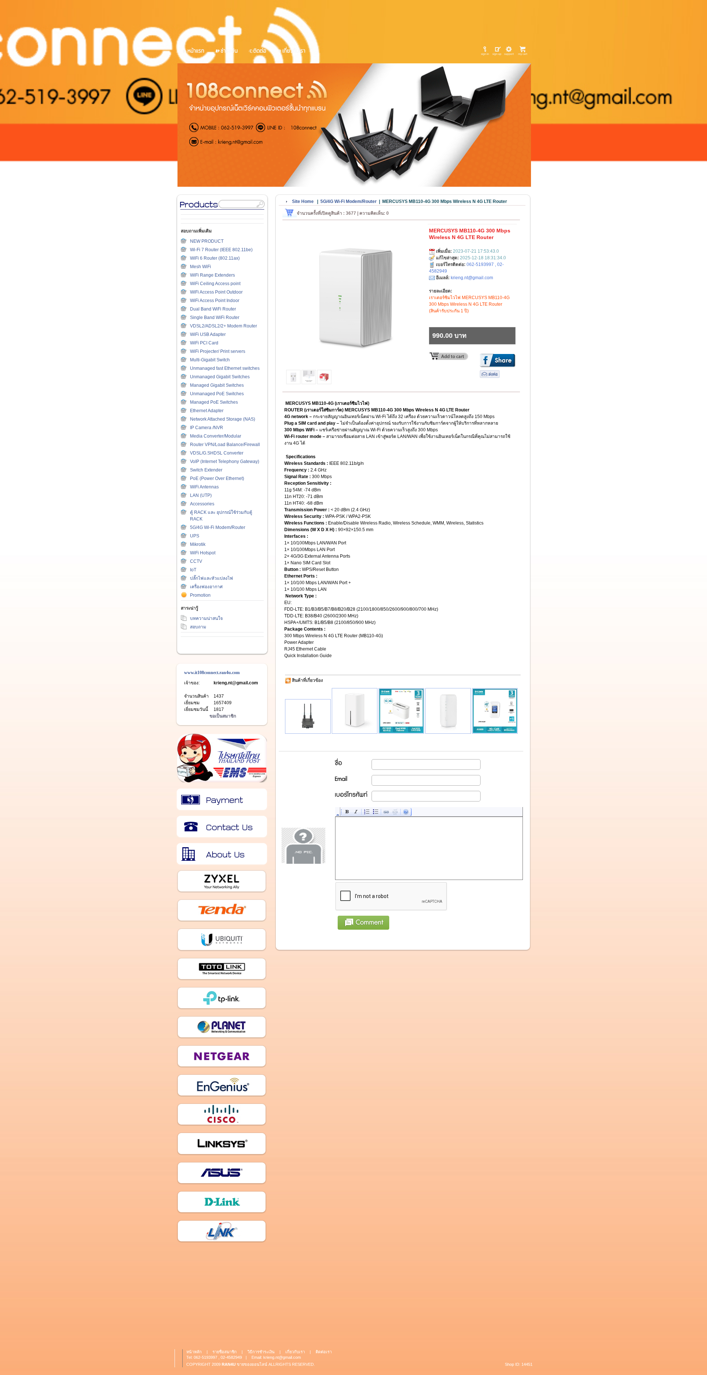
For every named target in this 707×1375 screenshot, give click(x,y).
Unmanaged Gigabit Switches (220, 376)
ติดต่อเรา (221, 827)
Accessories (202, 503)
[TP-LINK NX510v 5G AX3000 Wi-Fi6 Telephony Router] (354, 711)
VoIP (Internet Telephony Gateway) (224, 461)
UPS (194, 536)
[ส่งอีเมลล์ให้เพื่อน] (490, 376)
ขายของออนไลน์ (252, 1364)
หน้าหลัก (194, 1352)
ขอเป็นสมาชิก (223, 716)
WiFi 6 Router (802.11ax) (215, 258)
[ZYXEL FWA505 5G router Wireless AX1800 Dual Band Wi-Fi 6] (448, 711)
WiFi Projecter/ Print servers (217, 351)
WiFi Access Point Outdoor (216, 292)
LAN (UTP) (201, 495)
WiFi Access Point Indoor (214, 300)
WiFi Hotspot (202, 552)
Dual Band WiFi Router (213, 309)
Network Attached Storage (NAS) (222, 419)
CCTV (196, 561)
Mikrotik (197, 544)
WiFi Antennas (204, 487)
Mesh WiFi (200, 266)
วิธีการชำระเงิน (221, 799)
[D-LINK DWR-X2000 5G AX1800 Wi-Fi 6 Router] (401, 711)
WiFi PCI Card (204, 342)
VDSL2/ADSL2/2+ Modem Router (223, 326)
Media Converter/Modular (215, 436)
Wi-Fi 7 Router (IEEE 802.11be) (221, 249)
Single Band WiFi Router (214, 317)
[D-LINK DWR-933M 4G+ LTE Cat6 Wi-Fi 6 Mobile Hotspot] (495, 711)
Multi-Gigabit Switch (210, 359)
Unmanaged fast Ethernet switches (225, 368)
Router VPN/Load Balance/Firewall (225, 444)
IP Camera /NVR (206, 427)
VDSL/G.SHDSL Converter (216, 453)
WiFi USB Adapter (208, 334)
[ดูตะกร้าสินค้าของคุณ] (523, 50)
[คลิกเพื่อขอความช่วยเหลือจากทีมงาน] (509, 50)
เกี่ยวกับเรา (221, 854)
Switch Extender (206, 470)
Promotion (200, 595)
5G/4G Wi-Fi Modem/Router (217, 527)
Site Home (303, 201)
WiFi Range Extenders (212, 275)
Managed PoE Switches (214, 402)
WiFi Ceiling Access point (215, 283)
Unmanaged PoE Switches (217, 393)
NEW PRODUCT (207, 241)
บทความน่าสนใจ (206, 618)
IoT (193, 569)
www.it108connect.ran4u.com (212, 672)
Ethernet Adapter (207, 410)
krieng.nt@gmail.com (236, 682)
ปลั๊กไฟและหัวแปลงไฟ (211, 578)
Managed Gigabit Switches (217, 385)
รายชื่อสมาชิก (224, 1352)
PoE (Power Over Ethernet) (217, 478)
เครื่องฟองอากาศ (206, 586)
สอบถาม (198, 626)
